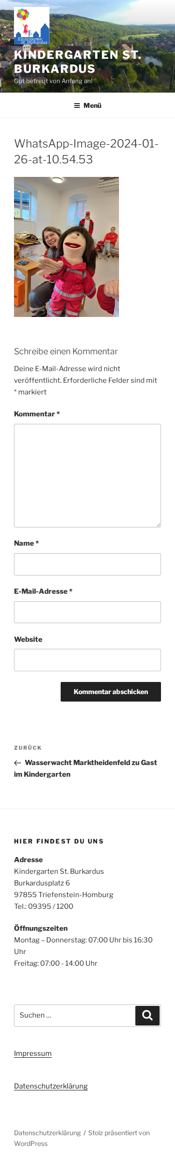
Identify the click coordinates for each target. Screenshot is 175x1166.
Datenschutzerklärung (51, 1086)
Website (28, 639)
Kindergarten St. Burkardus (78, 62)
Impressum (33, 1053)
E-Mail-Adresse (43, 591)
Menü (92, 105)
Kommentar (37, 414)
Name (26, 543)
